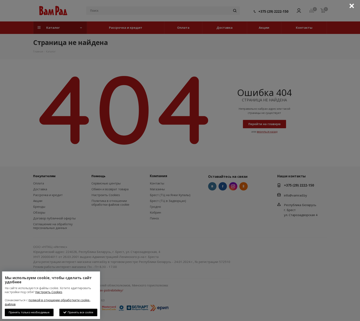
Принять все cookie (79, 312)
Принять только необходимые (29, 312)
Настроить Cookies (48, 292)
